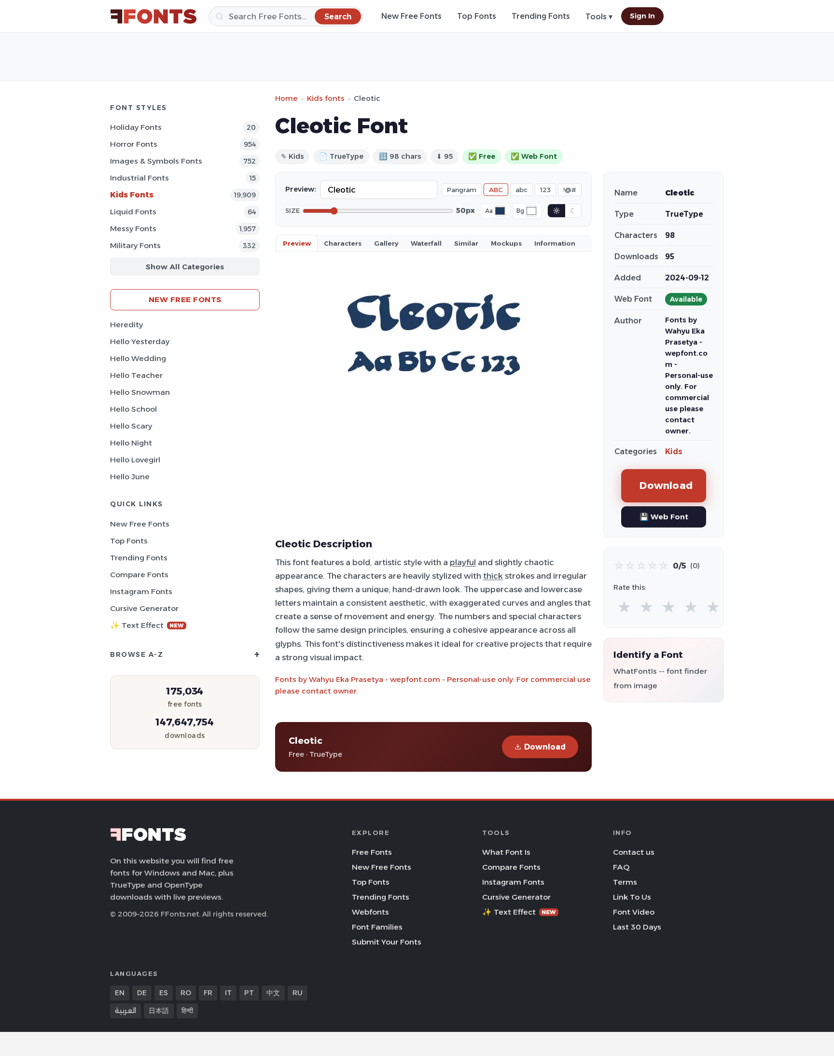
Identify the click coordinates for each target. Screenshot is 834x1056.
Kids (673, 451)
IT (228, 992)
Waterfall (426, 243)
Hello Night (131, 442)
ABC (496, 190)
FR (208, 992)
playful (463, 562)
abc (521, 190)
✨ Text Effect (147, 625)
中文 (273, 992)
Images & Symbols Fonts (156, 161)
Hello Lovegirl (135, 459)
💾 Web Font (663, 516)
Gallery (386, 243)
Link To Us (632, 897)
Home (286, 98)
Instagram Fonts (141, 591)
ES (163, 992)
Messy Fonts (133, 228)
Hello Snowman (140, 392)
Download (545, 746)
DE (142, 992)
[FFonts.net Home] (153, 16)
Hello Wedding (138, 358)
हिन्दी (187, 1010)
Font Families (377, 926)
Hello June (130, 476)
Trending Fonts (541, 16)
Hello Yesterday (139, 341)
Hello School (133, 409)
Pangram (461, 190)
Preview (297, 243)
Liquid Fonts (133, 211)
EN (120, 992)
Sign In (642, 16)
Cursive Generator (144, 608)
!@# (569, 190)
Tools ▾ (598, 16)
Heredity (126, 324)
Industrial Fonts (139, 177)
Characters (342, 243)
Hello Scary (131, 426)
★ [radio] (624, 607)
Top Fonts (476, 16)
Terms (625, 882)
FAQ (621, 867)
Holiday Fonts (136, 127)
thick (493, 576)
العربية (125, 1010)
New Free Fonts (411, 16)
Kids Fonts (131, 194)
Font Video (633, 912)
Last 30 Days (637, 926)
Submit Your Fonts (386, 941)
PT (249, 992)
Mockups (506, 243)
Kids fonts (326, 98)
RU (297, 992)
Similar (466, 243)
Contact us (633, 852)
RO (186, 992)
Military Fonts (135, 245)
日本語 (159, 1010)
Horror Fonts (133, 144)
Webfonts (370, 912)
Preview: (300, 189)
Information (554, 243)
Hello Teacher (136, 375)
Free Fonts (372, 852)
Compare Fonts (139, 574)
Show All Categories (185, 266)
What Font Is (506, 852)
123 (545, 190)
